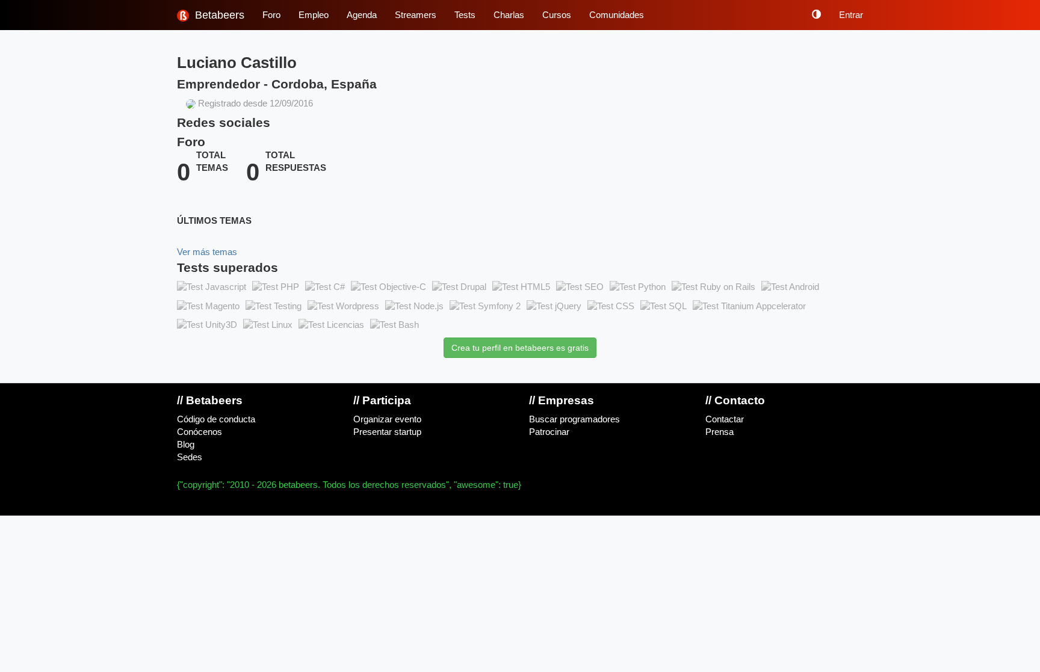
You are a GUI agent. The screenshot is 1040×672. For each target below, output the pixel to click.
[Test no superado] (211, 287)
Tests (464, 15)
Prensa (719, 432)
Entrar (851, 15)
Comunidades (616, 15)
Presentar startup (387, 432)
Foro (271, 15)
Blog (185, 444)
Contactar (724, 419)
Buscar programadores (574, 419)
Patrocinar (549, 432)
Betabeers (218, 15)
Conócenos (199, 432)
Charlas (509, 15)
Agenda (362, 15)
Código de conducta (216, 419)
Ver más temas (207, 252)
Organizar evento (387, 419)
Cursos (556, 15)
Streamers (415, 15)
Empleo (314, 15)
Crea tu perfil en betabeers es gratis (520, 348)
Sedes (189, 457)
